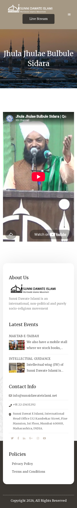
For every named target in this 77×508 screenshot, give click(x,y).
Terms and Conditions (28, 472)
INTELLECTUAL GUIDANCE (30, 359)
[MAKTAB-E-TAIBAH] (17, 345)
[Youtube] (44, 438)
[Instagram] (38, 438)
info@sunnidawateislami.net (35, 395)
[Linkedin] (24, 438)
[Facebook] (18, 438)
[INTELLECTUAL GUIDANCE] (17, 368)
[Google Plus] (31, 438)
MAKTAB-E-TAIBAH (24, 336)
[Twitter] (12, 438)
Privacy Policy (22, 464)
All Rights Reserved (51, 500)
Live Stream (38, 19)
